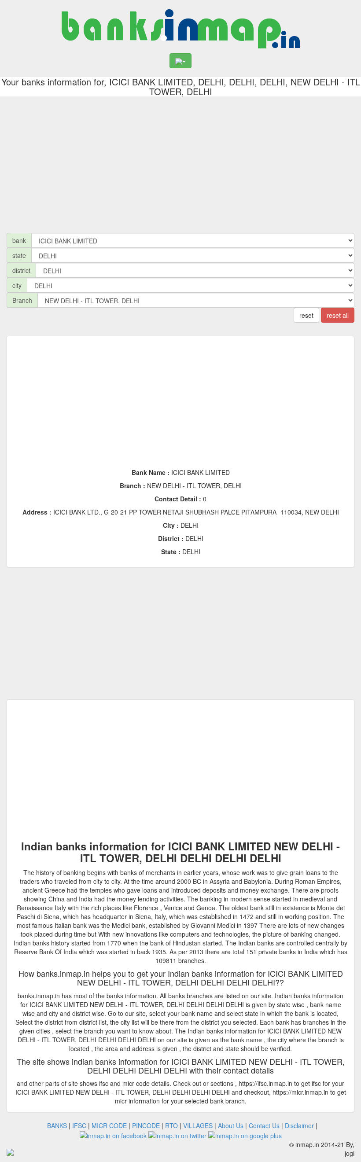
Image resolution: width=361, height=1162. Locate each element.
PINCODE (146, 1125)
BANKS (57, 1125)
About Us (230, 1125)
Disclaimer (299, 1125)
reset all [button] (338, 315)
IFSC (79, 1125)
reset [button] (306, 315)
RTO (171, 1125)
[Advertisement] (180, 162)
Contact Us (264, 1125)
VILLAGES (198, 1125)
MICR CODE (109, 1125)
